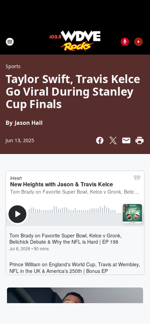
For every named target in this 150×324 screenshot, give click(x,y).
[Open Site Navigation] (10, 42)
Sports (13, 66)
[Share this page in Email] (126, 140)
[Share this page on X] (113, 140)
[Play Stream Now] (138, 42)
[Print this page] (139, 140)
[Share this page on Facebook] (100, 140)
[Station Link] (75, 41)
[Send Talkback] (125, 42)
